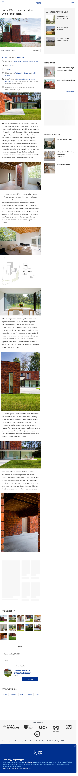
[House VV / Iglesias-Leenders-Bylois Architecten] (3, 618)
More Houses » (70, 91)
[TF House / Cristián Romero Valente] (50, 41)
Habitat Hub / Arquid (64, 164)
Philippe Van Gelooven (22, 73)
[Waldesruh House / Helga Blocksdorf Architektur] (49, 72)
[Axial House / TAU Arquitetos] (50, 30)
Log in (72, 2)
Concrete (13, 694)
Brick (21, 694)
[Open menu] (2, 2)
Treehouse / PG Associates (66, 80)
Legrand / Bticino (22, 79)
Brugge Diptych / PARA (64, 139)
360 (10, 65)
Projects (29, 694)
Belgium (20, 57)
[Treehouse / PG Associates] (49, 84)
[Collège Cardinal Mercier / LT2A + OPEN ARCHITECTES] (49, 156)
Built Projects (40, 694)
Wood (5, 694)
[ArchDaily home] (38, 2)
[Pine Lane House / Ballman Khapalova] (50, 19)
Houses (5, 57)
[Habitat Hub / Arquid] (49, 168)
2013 (10, 69)
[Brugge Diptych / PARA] (49, 143)
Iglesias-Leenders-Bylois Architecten (25, 61)
